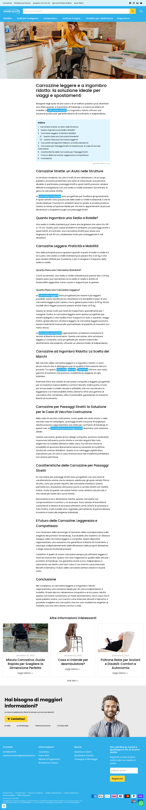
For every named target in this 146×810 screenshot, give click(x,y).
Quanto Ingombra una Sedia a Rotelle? (58, 130)
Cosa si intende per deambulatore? (73, 662)
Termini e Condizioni (35, 793)
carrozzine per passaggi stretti (66, 428)
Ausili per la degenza (28, 18)
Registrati (117, 778)
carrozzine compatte (49, 196)
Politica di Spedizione (53, 793)
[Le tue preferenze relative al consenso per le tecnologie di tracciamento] (4, 806)
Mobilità (7, 18)
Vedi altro (72, 680)
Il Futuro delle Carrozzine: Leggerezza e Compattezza (65, 155)
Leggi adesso (24, 673)
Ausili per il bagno (71, 18)
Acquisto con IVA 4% (41, 3)
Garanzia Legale (9, 795)
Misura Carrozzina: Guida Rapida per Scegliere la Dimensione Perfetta (25, 664)
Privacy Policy (8, 793)
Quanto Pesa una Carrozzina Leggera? (61, 139)
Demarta (83, 369)
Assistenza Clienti (82, 752)
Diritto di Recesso (24, 795)
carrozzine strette (57, 110)
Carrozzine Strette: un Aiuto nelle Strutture (59, 127)
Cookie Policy (20, 793)
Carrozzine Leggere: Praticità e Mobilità (58, 133)
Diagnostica (123, 18)
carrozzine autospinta (50, 333)
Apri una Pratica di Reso (62, 3)
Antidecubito (50, 18)
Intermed (61, 369)
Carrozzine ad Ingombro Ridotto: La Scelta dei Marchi (64, 143)
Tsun (108, 163)
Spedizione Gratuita (84, 755)
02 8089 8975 (9, 752)
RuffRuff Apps (99, 163)
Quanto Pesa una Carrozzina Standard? (61, 136)
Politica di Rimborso (71, 793)
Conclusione (46, 158)
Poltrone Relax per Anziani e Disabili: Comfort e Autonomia (120, 664)
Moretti (71, 369)
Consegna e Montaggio (86, 759)
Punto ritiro (44, 755)
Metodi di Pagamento (49, 759)
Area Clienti (78, 3)
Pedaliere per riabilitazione (99, 18)
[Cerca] (133, 11)
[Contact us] (141, 803)
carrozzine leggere (48, 295)
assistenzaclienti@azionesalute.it (19, 755)
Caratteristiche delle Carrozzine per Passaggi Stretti (64, 152)
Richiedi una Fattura (22, 3)
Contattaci (7, 3)
